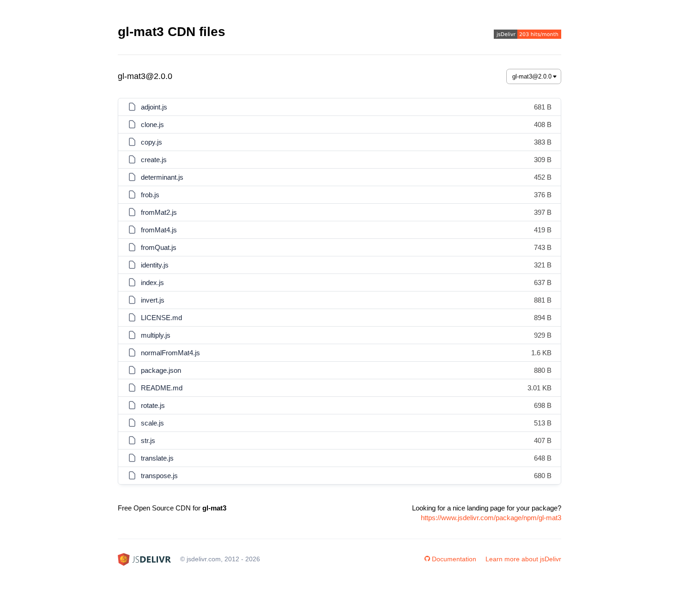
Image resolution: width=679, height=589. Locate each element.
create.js (154, 160)
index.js (152, 282)
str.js (148, 440)
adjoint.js (154, 107)
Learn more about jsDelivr (523, 559)
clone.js (152, 124)
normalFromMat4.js (170, 353)
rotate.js (153, 405)
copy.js (151, 142)
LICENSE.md (161, 318)
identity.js (155, 265)
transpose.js (159, 476)
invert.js (152, 300)
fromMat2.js (159, 212)
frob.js (150, 195)
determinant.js (162, 177)
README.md (161, 388)
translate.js (157, 458)
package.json (161, 370)
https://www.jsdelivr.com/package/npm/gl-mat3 (491, 518)
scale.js (152, 423)
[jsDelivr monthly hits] (527, 35)
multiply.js (155, 335)
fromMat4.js (159, 230)
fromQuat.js (158, 247)
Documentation (454, 559)
